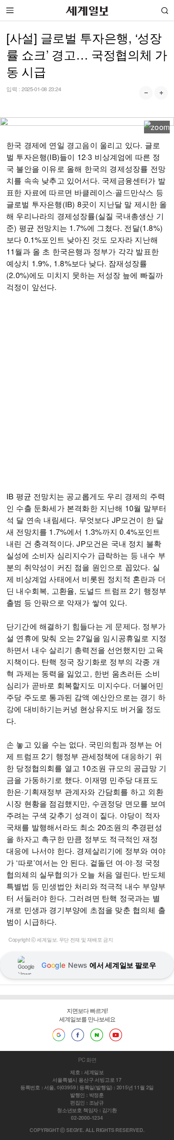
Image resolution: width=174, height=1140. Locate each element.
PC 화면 (87, 1060)
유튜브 (115, 1035)
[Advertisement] (87, 391)
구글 (58, 1035)
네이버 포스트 (96, 1035)
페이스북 (77, 1035)
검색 (164, 10)
